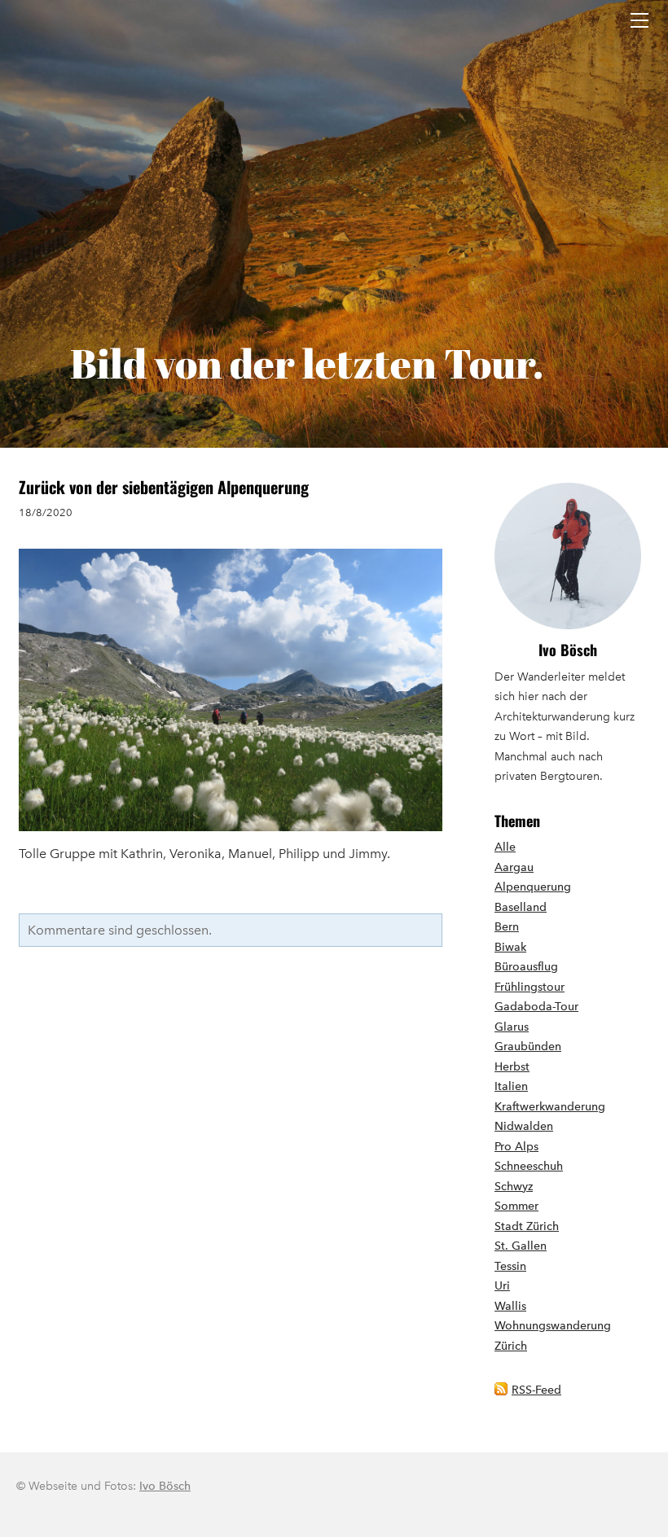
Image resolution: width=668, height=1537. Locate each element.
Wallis (510, 1306)
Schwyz (513, 1186)
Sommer (516, 1206)
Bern (506, 927)
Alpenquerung (532, 887)
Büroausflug (526, 967)
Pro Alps (516, 1147)
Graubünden (527, 1046)
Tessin (510, 1266)
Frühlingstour (529, 987)
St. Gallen (520, 1246)
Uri (502, 1286)
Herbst (512, 1067)
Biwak (510, 947)
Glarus (511, 1027)
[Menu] (639, 20)
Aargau (514, 867)
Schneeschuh (528, 1166)
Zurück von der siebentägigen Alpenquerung (164, 487)
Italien (511, 1086)
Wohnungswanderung (552, 1326)
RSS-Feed (536, 1390)
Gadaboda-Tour (536, 1007)
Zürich (510, 1346)
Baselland (520, 907)
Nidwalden (523, 1126)
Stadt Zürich (526, 1226)
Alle (505, 847)
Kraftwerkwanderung (549, 1107)
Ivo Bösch (567, 649)
